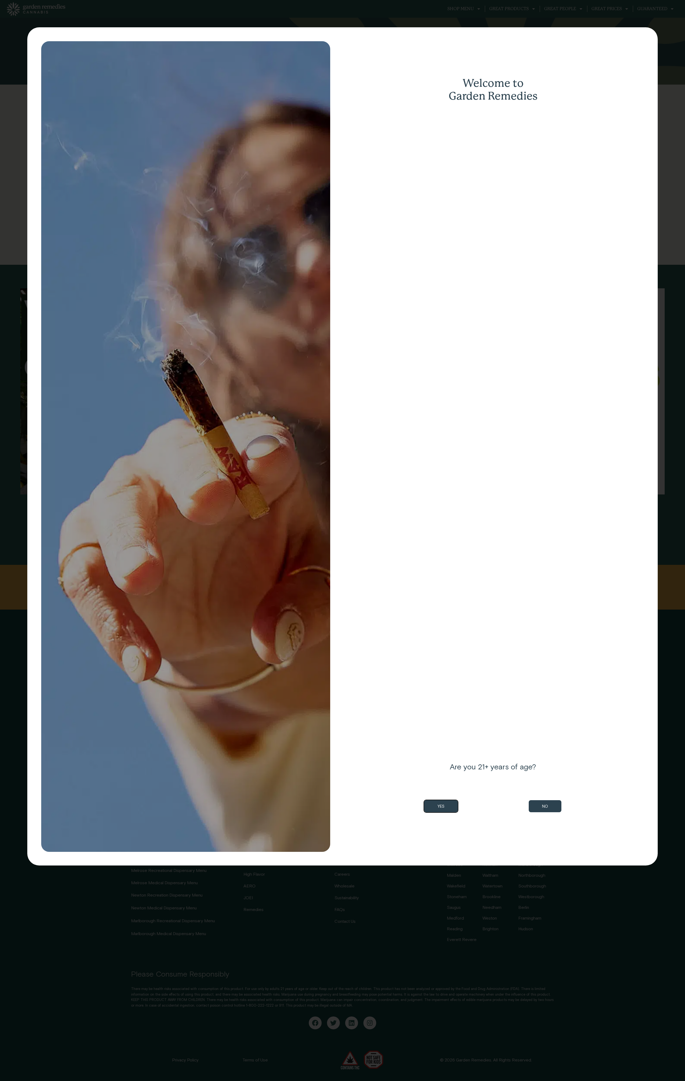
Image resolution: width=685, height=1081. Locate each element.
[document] (342, 540)
